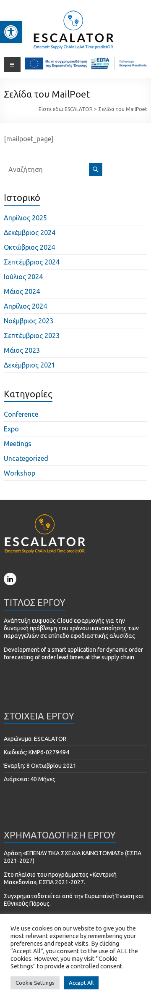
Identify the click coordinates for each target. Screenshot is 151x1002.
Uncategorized (26, 458)
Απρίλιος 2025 (25, 218)
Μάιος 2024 (22, 291)
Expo (11, 429)
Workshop (19, 473)
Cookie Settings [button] (35, 983)
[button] (11, 32)
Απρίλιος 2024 (25, 306)
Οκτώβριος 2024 (29, 247)
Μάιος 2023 (22, 350)
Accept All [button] (81, 983)
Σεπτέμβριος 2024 (32, 262)
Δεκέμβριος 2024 (29, 232)
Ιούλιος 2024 (23, 276)
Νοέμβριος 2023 (28, 321)
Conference (21, 414)
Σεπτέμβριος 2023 (32, 335)
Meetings (17, 443)
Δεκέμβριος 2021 (29, 365)
